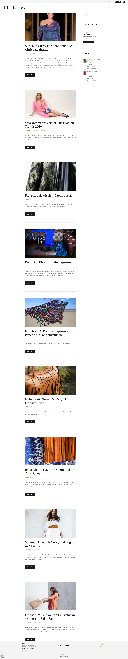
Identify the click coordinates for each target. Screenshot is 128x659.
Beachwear (28, 338)
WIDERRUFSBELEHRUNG (28, 648)
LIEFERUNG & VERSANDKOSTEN (29, 646)
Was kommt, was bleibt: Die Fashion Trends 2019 (49, 124)
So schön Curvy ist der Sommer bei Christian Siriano (49, 47)
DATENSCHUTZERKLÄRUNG (28, 645)
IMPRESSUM (25, 650)
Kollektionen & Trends (31, 549)
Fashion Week (39, 130)
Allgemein (28, 130)
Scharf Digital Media (62, 655)
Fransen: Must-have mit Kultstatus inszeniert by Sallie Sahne (50, 616)
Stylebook (28, 199)
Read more (29, 74)
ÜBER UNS (24, 643)
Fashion (28, 53)
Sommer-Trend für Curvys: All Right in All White (49, 544)
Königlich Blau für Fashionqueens (48, 262)
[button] (3, 656)
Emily (37, 53)
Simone (34, 406)
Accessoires (29, 406)
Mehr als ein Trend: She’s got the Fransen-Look (47, 401)
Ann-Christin (46, 130)
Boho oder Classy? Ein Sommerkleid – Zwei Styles (50, 471)
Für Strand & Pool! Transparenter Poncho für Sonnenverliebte (47, 333)
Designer (33, 53)
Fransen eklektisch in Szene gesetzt (49, 195)
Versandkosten (93, 66)
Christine (33, 266)
